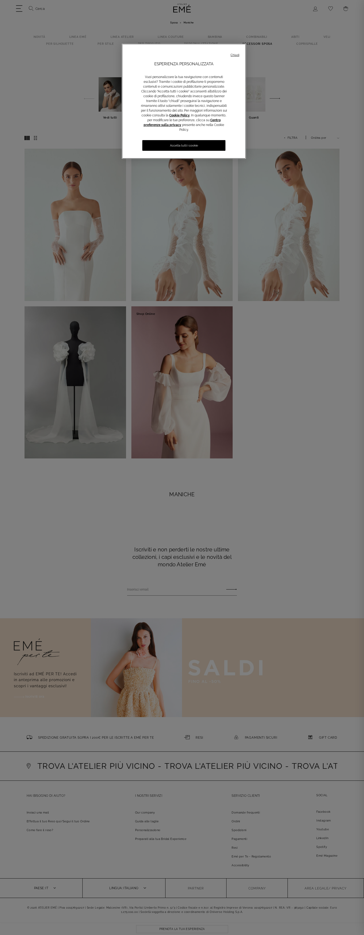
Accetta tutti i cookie (184, 145)
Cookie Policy (179, 115)
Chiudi (234, 55)
